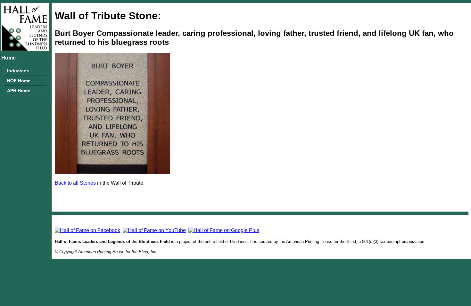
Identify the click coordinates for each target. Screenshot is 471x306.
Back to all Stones (75, 183)
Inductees (18, 70)
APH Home (18, 90)
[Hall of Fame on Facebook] (87, 230)
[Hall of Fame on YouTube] (154, 230)
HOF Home (18, 80)
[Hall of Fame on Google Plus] (223, 230)
